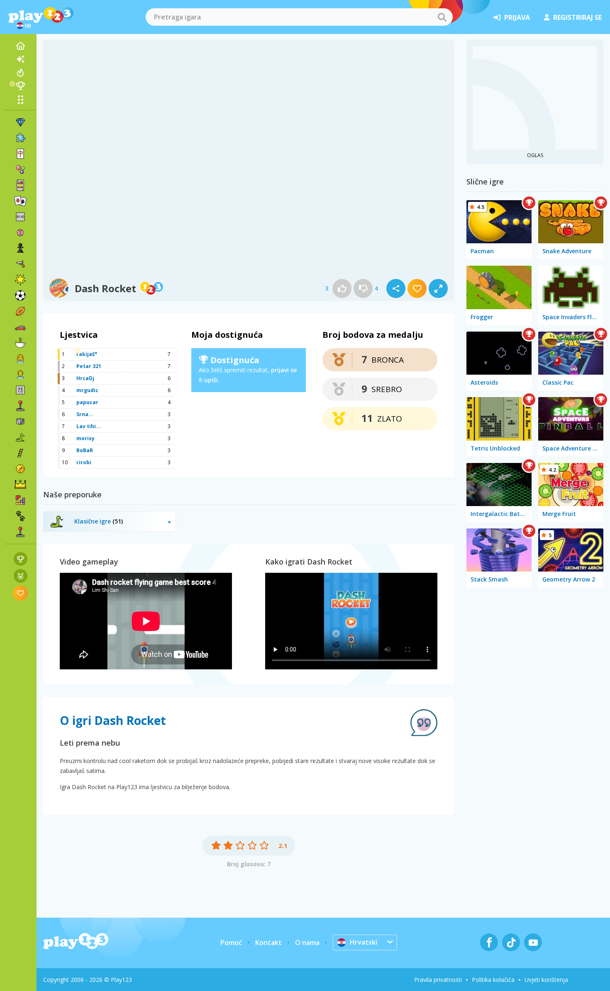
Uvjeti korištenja (546, 980)
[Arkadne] (20, 406)
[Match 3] (20, 122)
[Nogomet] (20, 295)
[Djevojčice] (20, 358)
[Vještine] (20, 453)
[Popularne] (20, 72)
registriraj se (577, 17)
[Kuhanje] (20, 343)
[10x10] (20, 217)
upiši (211, 380)
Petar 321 (88, 366)
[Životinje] (20, 516)
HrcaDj (85, 378)
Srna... (84, 414)
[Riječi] (20, 390)
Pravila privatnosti (438, 980)
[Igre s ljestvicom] (20, 559)
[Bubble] (20, 169)
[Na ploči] (20, 421)
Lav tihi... (88, 426)
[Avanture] (20, 469)
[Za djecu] (20, 374)
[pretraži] (442, 17)
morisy (85, 438)
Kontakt (268, 942)
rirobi (83, 462)
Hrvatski (363, 942)
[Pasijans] (20, 201)
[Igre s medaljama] (20, 576)
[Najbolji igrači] (20, 86)
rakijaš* (87, 354)
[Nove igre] (20, 59)
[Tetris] (20, 500)
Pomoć (231, 942)
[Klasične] (20, 437)
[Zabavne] (20, 280)
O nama (307, 942)
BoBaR (84, 450)
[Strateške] (20, 484)
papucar (87, 402)
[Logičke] (20, 232)
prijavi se (284, 370)
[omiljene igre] (20, 593)
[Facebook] (489, 942)
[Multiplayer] (20, 532)
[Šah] (20, 248)
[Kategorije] (20, 99)
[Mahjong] (20, 154)
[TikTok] (511, 942)
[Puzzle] (20, 138)
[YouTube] (533, 942)
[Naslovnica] (20, 46)
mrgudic (87, 390)
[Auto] (20, 327)
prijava (517, 17)
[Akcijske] (20, 264)
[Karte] (20, 185)
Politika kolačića (493, 980)
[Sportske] (20, 311)
